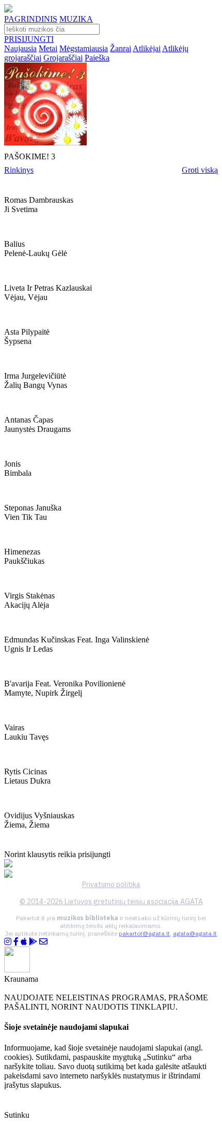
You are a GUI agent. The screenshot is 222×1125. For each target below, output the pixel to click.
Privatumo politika (111, 884)
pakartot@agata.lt (144, 933)
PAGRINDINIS (30, 18)
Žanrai (120, 48)
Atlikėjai (147, 48)
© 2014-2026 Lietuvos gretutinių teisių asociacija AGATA (111, 901)
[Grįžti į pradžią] (8, 9)
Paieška (97, 57)
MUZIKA (76, 18)
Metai (48, 48)
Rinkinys (19, 170)
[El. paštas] (43, 941)
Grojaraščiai (63, 57)
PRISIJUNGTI (29, 39)
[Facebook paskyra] (16, 941)
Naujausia (20, 48)
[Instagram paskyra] (7, 941)
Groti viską (200, 170)
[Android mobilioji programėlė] (33, 941)
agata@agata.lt (195, 933)
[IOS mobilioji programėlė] (24, 941)
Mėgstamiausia (83, 48)
